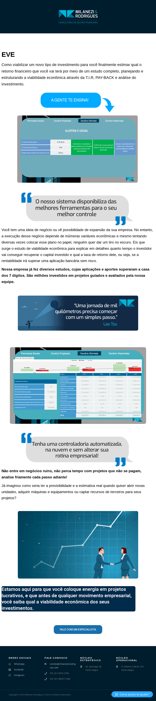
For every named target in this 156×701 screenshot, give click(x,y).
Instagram (19, 675)
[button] (132, 694)
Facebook (18, 669)
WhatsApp (19, 663)
